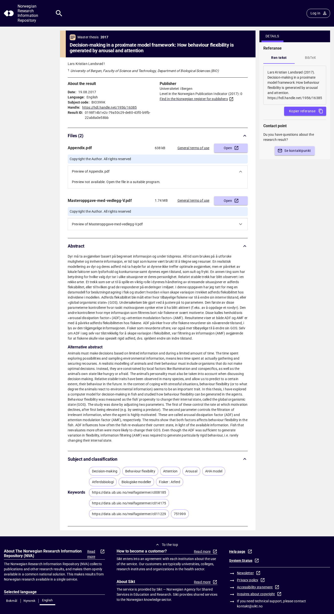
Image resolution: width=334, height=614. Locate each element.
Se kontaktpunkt (297, 151)
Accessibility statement (255, 587)
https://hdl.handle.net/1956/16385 (109, 107)
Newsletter (245, 573)
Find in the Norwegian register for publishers (194, 99)
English (47, 600)
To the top (170, 545)
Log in (315, 13)
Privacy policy (247, 580)
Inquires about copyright (256, 594)
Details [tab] (272, 36)
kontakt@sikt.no (250, 606)
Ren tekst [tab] (279, 58)
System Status (240, 560)
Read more (91, 554)
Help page (237, 551)
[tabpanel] (294, 85)
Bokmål (11, 601)
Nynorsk (29, 601)
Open (228, 148)
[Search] (59, 13)
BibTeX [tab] (310, 58)
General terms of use (194, 148)
